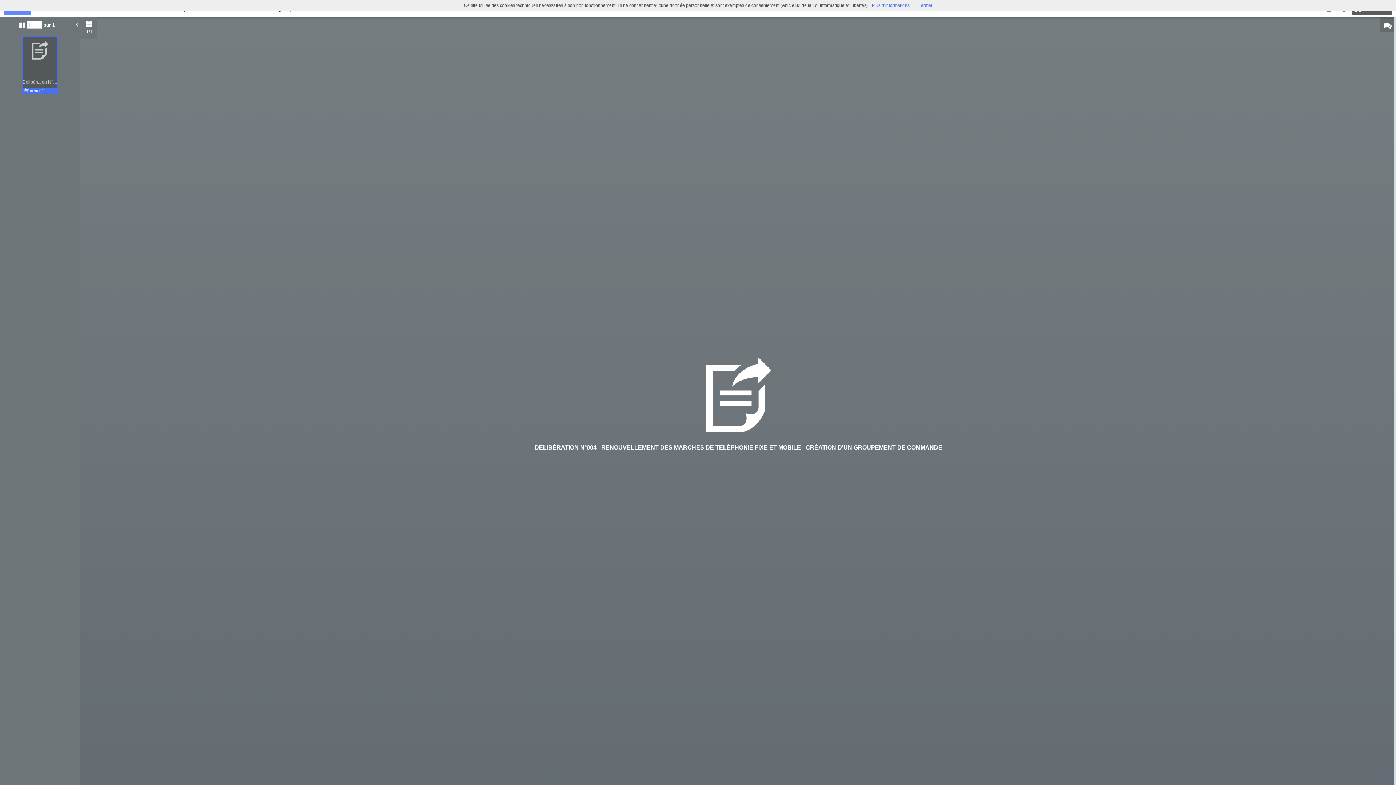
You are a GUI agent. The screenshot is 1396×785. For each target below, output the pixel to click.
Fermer (925, 5)
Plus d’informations (891, 5)
